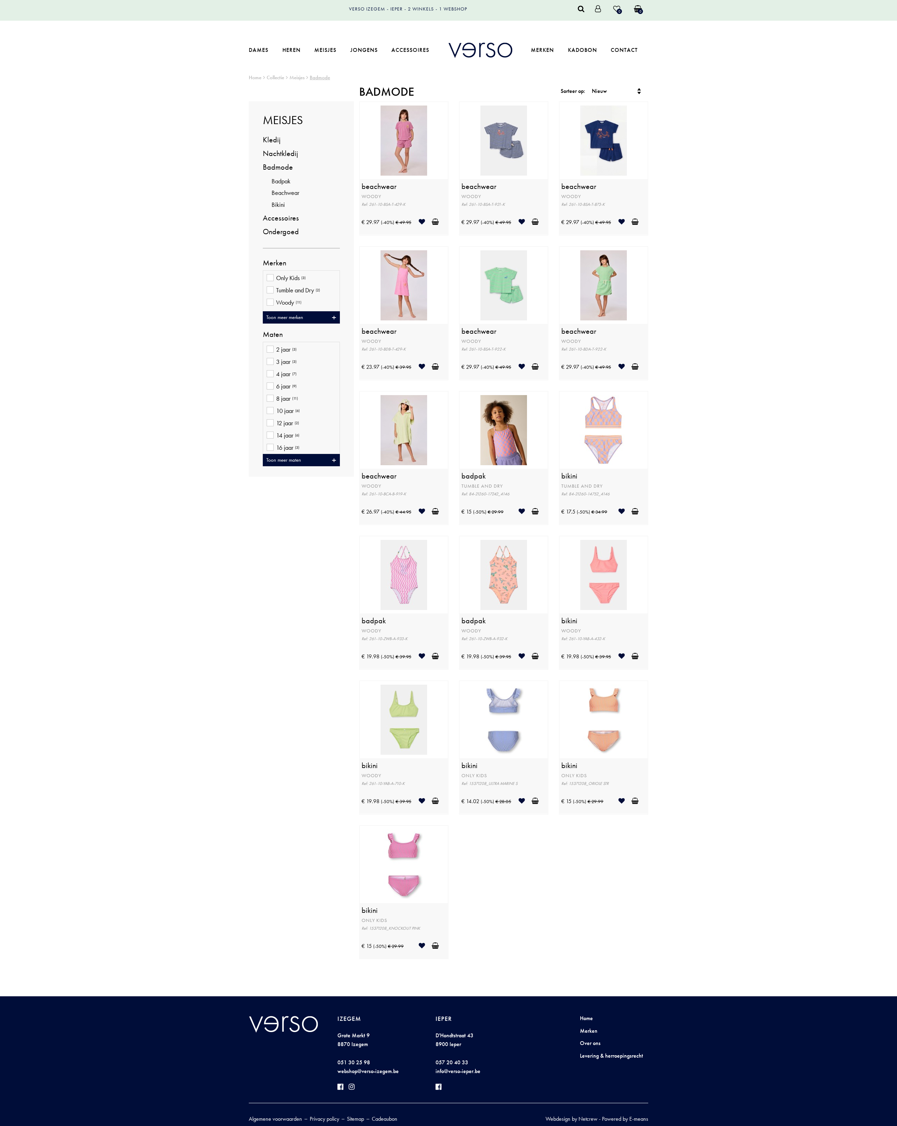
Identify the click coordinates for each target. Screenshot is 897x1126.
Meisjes (325, 50)
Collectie (275, 77)
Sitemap (355, 1118)
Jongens (364, 50)
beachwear (379, 186)
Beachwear (285, 193)
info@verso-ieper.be (458, 1071)
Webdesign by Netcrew (571, 1118)
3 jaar (286, 362)
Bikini (278, 205)
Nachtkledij (280, 153)
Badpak (281, 181)
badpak (473, 476)
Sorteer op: (573, 91)
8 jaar (287, 398)
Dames (258, 50)
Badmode (320, 77)
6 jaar (286, 386)
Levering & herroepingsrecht (611, 1055)
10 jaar (288, 411)
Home (255, 77)
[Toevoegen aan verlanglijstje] (424, 222)
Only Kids (291, 278)
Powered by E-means (625, 1118)
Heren (291, 50)
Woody (288, 302)
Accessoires (410, 50)
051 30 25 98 (353, 1062)
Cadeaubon (384, 1118)
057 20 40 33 (452, 1062)
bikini (569, 476)
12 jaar (287, 423)
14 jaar (287, 435)
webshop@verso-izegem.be (368, 1071)
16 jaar (287, 448)
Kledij (272, 140)
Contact (624, 50)
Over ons (590, 1043)
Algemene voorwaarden (275, 1118)
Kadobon (582, 50)
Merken (542, 50)
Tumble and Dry (298, 290)
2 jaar (286, 349)
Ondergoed (281, 231)
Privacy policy (324, 1118)
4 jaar (286, 374)
